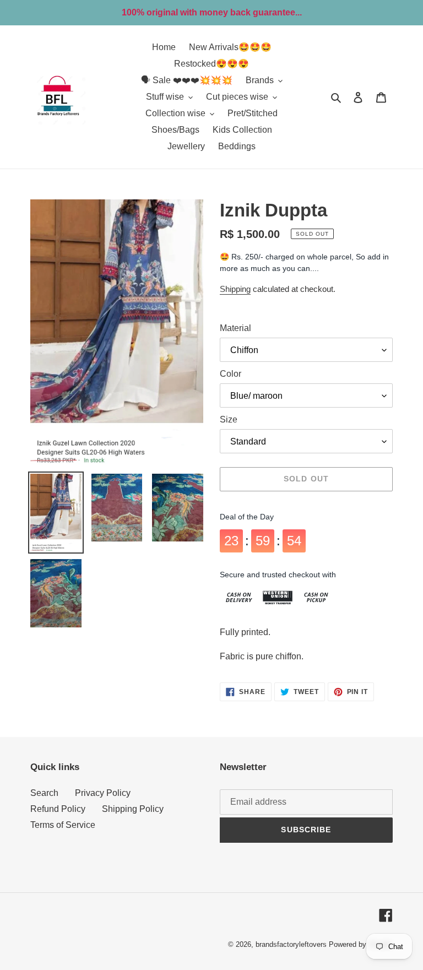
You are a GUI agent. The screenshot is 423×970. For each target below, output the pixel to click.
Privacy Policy (103, 793)
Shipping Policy (133, 809)
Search (44, 793)
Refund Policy (57, 809)
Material (235, 328)
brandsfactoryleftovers (291, 944)
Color (230, 373)
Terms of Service (62, 825)
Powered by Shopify (361, 944)
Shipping (235, 289)
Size (228, 419)
